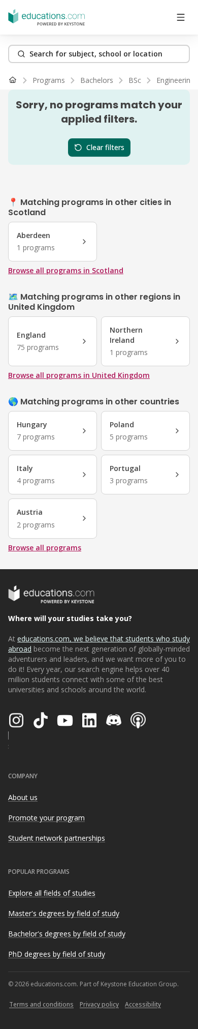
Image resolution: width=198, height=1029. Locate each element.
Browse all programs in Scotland (65, 270)
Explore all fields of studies (51, 893)
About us (23, 797)
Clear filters (105, 147)
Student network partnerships (56, 838)
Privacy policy (99, 1004)
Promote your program (46, 817)
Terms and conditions (41, 1004)
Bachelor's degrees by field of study (66, 933)
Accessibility (143, 1004)
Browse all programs (44, 547)
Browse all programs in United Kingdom (79, 375)
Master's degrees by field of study (63, 913)
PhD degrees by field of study (56, 954)
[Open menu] (181, 17)
